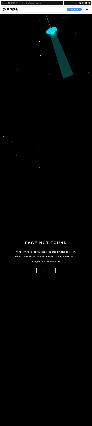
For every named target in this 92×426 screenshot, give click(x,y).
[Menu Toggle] (87, 9)
